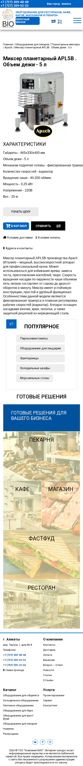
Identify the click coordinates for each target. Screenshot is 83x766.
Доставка (49, 649)
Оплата (47, 654)
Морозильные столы (34, 378)
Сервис (47, 700)
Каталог (10, 690)
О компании (53, 639)
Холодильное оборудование (20, 700)
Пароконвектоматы (34, 338)
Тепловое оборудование (18, 705)
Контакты (49, 644)
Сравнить (43, 226)
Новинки (8, 728)
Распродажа (10, 733)
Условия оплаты (48, 237)
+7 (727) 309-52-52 (15, 5)
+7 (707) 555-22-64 (14, 665)
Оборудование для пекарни (20, 723)
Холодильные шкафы (35, 368)
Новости (48, 670)
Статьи (47, 675)
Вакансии (49, 659)
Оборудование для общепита (21, 695)
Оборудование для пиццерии (40, 348)
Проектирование (53, 695)
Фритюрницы (29, 358)
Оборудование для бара (18, 710)
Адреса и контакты (19, 248)
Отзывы (48, 680)
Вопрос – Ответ (53, 665)
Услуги (49, 690)
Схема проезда (14, 670)
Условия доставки (19, 237)
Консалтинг (50, 705)
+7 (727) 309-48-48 (15, 2)
